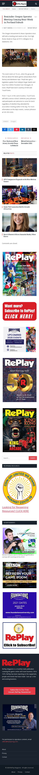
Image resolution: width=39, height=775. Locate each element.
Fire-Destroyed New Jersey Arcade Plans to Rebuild (10, 143)
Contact (4, 757)
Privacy (4, 753)
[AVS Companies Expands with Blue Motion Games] (19, 167)
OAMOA (5, 121)
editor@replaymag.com (10, 742)
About (4, 749)
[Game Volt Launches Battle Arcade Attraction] (19, 195)
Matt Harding (8, 28)
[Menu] (3, 3)
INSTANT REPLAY (32, 28)
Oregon (13, 121)
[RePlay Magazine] (19, 3)
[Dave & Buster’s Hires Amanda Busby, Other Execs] (19, 222)
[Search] (36, 3)
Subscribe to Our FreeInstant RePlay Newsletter (19, 690)
